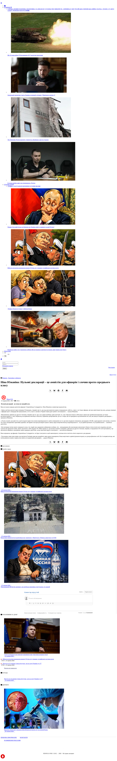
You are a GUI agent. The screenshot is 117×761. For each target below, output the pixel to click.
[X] (50, 390)
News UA (10, 399)
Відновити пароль (7, 366)
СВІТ (72, 9)
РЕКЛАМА (7, 351)
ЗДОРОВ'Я (16, 10)
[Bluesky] (54, 390)
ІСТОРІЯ (32, 186)
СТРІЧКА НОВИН (13, 9)
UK (111, 375)
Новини (4, 378)
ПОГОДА (22, 10)
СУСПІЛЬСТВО (49, 9)
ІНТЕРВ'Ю (26, 186)
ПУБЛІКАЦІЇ (8, 184)
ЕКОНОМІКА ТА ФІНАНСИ (35, 9)
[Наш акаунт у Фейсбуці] (54, 749)
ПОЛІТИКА (22, 9)
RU (115, 375)
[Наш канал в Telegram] (57, 749)
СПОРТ (10, 10)
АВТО (112, 9)
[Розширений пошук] (5, 356)
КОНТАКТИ (24, 737)
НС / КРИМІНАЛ (66, 9)
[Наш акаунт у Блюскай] (49, 749)
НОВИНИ (7, 7)
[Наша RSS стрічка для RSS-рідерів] (72, 749)
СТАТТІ (15, 186)
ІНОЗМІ (38, 186)
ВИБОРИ (57, 9)
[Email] (66, 390)
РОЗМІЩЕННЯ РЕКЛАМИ (12, 740)
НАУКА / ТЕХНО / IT (103, 9)
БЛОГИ (20, 186)
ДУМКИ (10, 186)
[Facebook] (62, 390)
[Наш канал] (67, 749)
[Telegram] (58, 390)
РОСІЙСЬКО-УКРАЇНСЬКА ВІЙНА (86, 9)
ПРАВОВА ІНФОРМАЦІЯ (9, 737)
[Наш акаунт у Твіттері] (45, 749)
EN (113, 375)
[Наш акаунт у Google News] (62, 749)
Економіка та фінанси (14, 378)
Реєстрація (111, 367)
